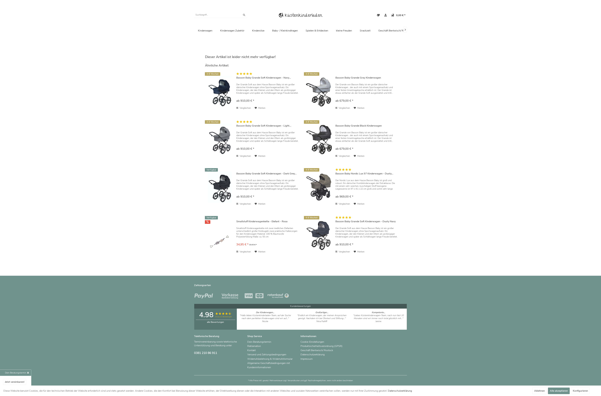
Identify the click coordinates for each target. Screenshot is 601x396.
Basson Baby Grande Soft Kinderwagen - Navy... (263, 77)
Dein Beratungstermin (259, 342)
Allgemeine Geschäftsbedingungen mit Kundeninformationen (268, 365)
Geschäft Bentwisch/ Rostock (394, 30)
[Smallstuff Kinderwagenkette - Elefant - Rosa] (220, 235)
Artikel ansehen (265, 324)
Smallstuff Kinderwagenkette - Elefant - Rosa (262, 221)
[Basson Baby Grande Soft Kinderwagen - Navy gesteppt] (220, 91)
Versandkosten (294, 380)
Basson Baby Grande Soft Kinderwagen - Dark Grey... (266, 173)
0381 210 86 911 (205, 353)
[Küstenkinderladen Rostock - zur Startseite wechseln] (300, 16)
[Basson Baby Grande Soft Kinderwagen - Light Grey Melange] (220, 139)
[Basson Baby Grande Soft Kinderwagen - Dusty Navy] (319, 235)
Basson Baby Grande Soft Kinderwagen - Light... (263, 125)
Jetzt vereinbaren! (14, 382)
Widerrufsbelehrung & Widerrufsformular (270, 359)
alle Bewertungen (215, 322)
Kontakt (251, 350)
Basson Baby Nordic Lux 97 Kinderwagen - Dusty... (364, 173)
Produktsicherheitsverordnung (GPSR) (321, 346)
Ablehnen (539, 391)
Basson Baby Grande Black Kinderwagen (358, 125)
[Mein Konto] (385, 16)
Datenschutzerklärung (312, 354)
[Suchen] (244, 15)
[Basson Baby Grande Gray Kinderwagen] (319, 91)
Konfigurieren (580, 391)
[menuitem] (220, 15)
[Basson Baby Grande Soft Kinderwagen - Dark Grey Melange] (220, 187)
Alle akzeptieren (559, 391)
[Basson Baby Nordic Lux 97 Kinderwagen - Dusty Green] (319, 187)
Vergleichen (245, 108)
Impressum (306, 359)
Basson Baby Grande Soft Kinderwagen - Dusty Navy (365, 221)
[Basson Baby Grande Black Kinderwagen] (319, 139)
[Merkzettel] (378, 16)
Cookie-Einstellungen (312, 342)
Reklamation (254, 346)
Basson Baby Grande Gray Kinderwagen (358, 77)
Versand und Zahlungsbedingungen (266, 354)
